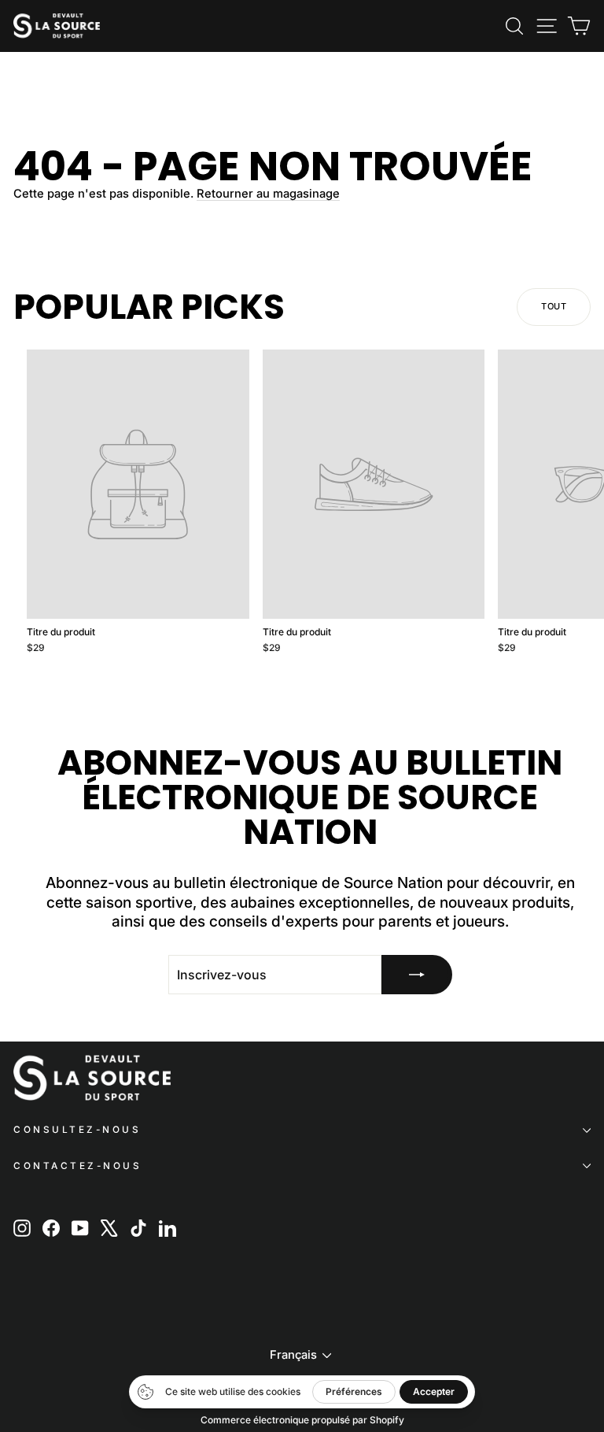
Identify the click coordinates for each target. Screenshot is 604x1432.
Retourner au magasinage (268, 194)
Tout (553, 306)
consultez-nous (77, 1129)
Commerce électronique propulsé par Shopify (302, 1420)
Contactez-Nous (77, 1165)
